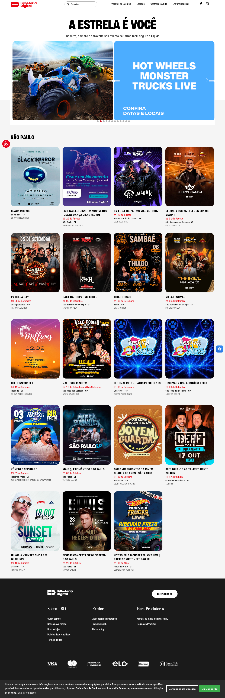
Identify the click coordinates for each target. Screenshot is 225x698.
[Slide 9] (120, 121)
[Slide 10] (123, 121)
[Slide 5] (109, 121)
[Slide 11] (126, 121)
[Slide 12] (129, 121)
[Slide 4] (106, 121)
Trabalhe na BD (99, 624)
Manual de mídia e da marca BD (152, 619)
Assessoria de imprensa (104, 619)
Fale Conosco (164, 594)
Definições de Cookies (182, 688)
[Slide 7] (115, 121)
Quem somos (54, 619)
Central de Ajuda (158, 4)
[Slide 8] (118, 121)
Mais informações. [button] (27, 693)
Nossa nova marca (56, 624)
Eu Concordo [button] (210, 688)
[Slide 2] (100, 121)
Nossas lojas (53, 629)
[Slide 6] (112, 121)
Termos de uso (54, 640)
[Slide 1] (98, 121)
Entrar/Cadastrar (181, 4)
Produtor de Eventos (121, 4)
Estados (141, 4)
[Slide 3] (103, 121)
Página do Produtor (146, 624)
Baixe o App (98, 629)
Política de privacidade (58, 634)
